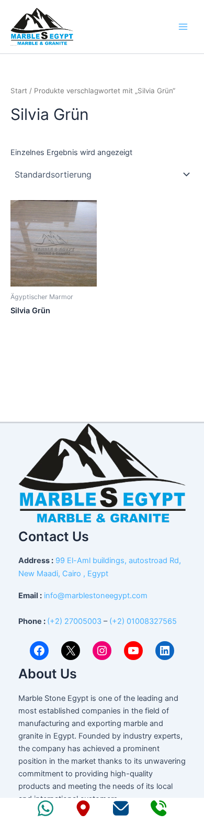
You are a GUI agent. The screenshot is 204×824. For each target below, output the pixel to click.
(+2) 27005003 (74, 621)
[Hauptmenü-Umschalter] (183, 26)
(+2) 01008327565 (143, 621)
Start (18, 90)
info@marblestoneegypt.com (96, 595)
